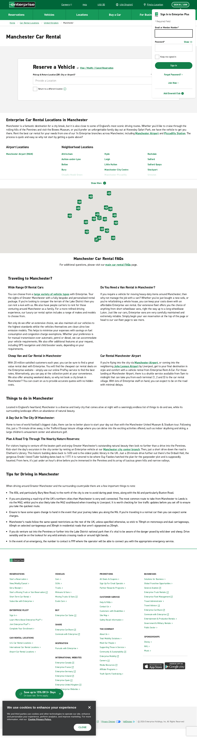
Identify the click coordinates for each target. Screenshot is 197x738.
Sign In (173, 65)
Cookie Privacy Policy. (39, 719)
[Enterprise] (22, 4)
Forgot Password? (172, 74)
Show (186, 41)
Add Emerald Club (172, 93)
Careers (67, 5)
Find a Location (155, 4)
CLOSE (82, 727)
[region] (49, 718)
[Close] (89, 707)
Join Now (172, 82)
